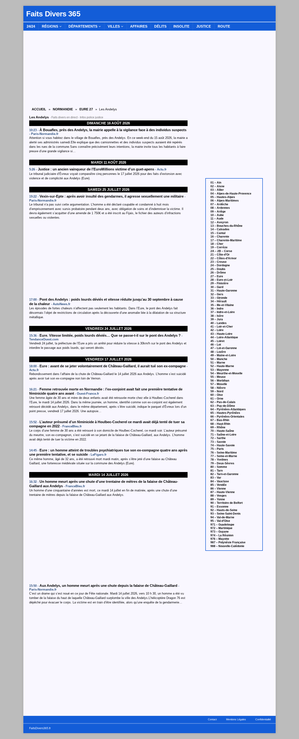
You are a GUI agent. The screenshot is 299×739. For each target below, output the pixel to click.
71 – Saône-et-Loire (223, 434)
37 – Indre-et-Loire (222, 312)
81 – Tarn (216, 470)
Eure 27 (86, 109)
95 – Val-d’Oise (220, 521)
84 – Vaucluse (219, 481)
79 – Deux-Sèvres (222, 463)
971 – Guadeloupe (222, 524)
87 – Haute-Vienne (222, 492)
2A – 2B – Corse (221, 251)
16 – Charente (219, 236)
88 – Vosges (218, 495)
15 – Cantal (217, 233)
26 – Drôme (218, 272)
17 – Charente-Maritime (226, 240)
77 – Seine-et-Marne (223, 456)
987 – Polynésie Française (228, 542)
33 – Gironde (218, 297)
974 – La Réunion (221, 535)
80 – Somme (218, 467)
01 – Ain (215, 182)
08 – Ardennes (220, 207)
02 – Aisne (217, 186)
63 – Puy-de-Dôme (222, 405)
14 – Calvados (219, 229)
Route (224, 26)
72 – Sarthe (218, 438)
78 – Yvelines (219, 459)
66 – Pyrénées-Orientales (227, 416)
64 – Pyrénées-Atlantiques (228, 409)
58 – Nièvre (218, 387)
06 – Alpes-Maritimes (224, 200)
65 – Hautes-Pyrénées (225, 413)
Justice (203, 26)
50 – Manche (218, 359)
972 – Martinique (221, 528)
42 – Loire (217, 330)
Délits (160, 26)
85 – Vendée (218, 485)
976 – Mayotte (219, 539)
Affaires (138, 26)
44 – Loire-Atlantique (224, 337)
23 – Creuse (218, 261)
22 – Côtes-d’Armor (223, 258)
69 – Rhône (217, 427)
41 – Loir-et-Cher (221, 326)
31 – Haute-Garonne (223, 290)
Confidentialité (263, 719)
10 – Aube (217, 215)
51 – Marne (217, 362)
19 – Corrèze (219, 247)
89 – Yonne (217, 499)
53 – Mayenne (219, 369)
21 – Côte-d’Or (220, 254)
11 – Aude (217, 218)
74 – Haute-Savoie (222, 445)
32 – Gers (216, 294)
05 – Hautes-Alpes (222, 197)
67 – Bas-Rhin (219, 420)
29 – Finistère (219, 283)
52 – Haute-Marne (222, 366)
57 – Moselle (218, 384)
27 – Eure (216, 276)
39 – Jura (216, 319)
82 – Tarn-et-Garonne (224, 474)
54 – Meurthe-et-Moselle (226, 373)
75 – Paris (217, 449)
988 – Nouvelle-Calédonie (227, 546)
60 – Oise (216, 395)
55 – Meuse (218, 377)
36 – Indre (217, 308)
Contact (212, 719)
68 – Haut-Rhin (220, 423)
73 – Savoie (218, 441)
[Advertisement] (108, 259)
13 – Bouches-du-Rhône (226, 225)
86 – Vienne (218, 488)
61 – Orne (216, 398)
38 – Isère (217, 315)
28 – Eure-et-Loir (221, 279)
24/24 (31, 26)
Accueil (39, 109)
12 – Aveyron (219, 222)
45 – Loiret (217, 341)
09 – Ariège (218, 211)
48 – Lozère (218, 351)
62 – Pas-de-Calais (222, 402)
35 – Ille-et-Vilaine (222, 305)
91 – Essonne (219, 506)
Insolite (181, 26)
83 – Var (215, 477)
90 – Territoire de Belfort (226, 503)
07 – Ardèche (219, 204)
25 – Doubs (217, 269)
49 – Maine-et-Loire (223, 355)
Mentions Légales (236, 719)
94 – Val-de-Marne (222, 517)
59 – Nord (216, 391)
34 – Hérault (218, 301)
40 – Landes (218, 323)
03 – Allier (217, 189)
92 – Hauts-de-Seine (223, 510)
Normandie (63, 109)
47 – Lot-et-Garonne (223, 348)
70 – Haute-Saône (222, 431)
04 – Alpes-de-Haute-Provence (230, 193)
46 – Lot (215, 344)
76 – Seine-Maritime (223, 452)
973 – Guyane (219, 531)
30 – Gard (216, 287)
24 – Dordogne (220, 265)
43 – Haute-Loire (221, 333)
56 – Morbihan (219, 380)
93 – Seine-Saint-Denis (225, 513)
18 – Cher (216, 243)
